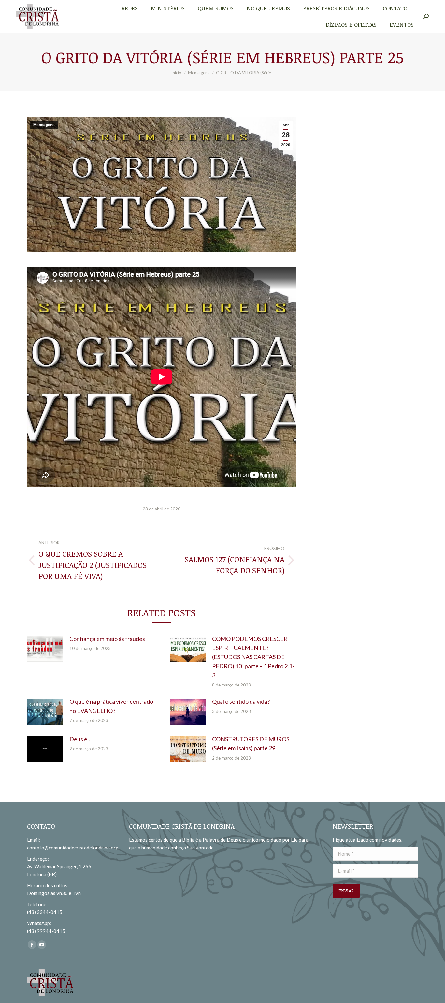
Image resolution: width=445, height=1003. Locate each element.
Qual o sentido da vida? (241, 701)
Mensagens (44, 125)
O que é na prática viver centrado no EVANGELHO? (111, 706)
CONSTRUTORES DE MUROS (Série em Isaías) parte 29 (250, 743)
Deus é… (80, 739)
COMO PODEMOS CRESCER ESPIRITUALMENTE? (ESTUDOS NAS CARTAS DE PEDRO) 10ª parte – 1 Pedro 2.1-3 (253, 657)
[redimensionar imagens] (45, 649)
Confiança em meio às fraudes (107, 638)
